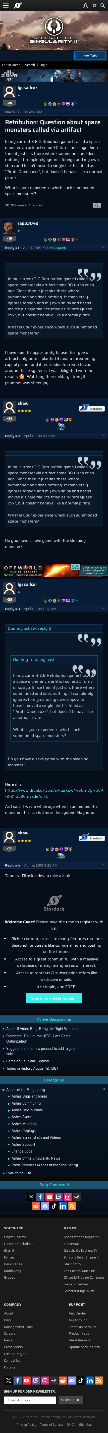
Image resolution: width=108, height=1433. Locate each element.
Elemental (71, 1243)
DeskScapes (13, 1264)
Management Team (18, 1327)
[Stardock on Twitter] (31, 1196)
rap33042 (28, 223)
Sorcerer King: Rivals (79, 1291)
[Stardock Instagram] (67, 1196)
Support (77, 1304)
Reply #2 (12, 435)
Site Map (85, 1424)
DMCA (71, 1424)
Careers (9, 1333)
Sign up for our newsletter (29, 1391)
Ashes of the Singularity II (83, 1237)
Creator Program (16, 1353)
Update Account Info (84, 1347)
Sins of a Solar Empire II (81, 1257)
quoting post (43, 659)
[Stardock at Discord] (44, 1206)
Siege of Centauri (76, 1284)
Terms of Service (51, 1424)
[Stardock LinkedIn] (63, 1206)
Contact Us (12, 1360)
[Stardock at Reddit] (35, 1206)
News (8, 1340)
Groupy (9, 1277)
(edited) (60, 247)
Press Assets (13, 1347)
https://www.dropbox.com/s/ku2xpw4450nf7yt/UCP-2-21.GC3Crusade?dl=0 (54, 793)
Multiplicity (12, 1271)
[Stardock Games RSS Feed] (72, 1206)
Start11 (9, 1250)
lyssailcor (27, 87)
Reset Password (80, 1340)
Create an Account (82, 1327)
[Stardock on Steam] (76, 1196)
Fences (9, 1257)
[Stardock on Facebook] (40, 1196)
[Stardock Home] (18, 6)
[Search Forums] (102, 5)
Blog (7, 1320)
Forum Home (11, 65)
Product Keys (79, 1333)
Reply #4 (12, 865)
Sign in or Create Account (54, 998)
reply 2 (44, 628)
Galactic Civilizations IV (80, 1250)
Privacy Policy (26, 1424)
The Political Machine (79, 1271)
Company (13, 1304)
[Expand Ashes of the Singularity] (3, 1090)
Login (43, 65)
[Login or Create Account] (85, 5)
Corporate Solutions (18, 1243)
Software (13, 1228)
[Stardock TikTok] (54, 1206)
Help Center (77, 1313)
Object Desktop (15, 1237)
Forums (9, 1367)
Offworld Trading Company (84, 1277)
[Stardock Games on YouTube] (49, 1196)
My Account (78, 1320)
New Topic (90, 55)
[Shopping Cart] (94, 5)
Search (30, 65)
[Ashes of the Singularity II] (54, 30)
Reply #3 (12, 608)
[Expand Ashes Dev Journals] (9, 1110)
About (8, 1313)
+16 (9, 238)
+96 (9, 418)
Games (70, 1228)
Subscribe (70, 1400)
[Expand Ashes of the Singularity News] (9, 1159)
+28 (9, 102)
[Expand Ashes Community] (9, 1104)
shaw (23, 403)
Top (103, 247)
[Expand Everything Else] (4, 1173)
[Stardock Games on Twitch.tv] (58, 1196)
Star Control (72, 1264)
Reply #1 (12, 247)
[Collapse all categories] (104, 1088)
